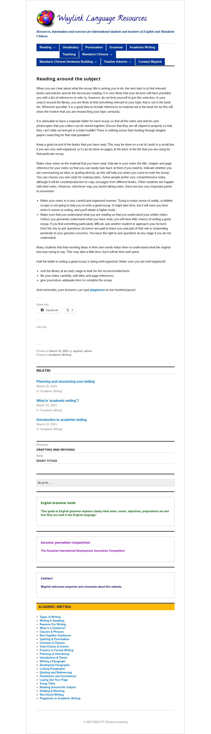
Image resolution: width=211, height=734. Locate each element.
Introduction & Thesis (53, 657)
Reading (46, 47)
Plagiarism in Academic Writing (60, 698)
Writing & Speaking (52, 620)
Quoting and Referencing (56, 672)
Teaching (69, 54)
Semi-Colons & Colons (54, 646)
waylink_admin (82, 351)
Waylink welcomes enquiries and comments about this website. (81, 586)
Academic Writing (142, 47)
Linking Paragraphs (52, 668)
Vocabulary (71, 47)
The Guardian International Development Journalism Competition (83, 550)
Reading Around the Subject (58, 687)
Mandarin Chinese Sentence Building (66, 61)
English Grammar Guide (58, 503)
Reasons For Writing (53, 624)
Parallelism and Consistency (58, 676)
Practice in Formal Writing (56, 650)
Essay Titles (47, 683)
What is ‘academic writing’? (57, 400)
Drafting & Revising (52, 690)
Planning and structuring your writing (65, 381)
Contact (47, 578)
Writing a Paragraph (52, 661)
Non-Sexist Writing (52, 694)
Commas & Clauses (52, 642)
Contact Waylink (150, 61)
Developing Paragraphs (55, 665)
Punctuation (94, 47)
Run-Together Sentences (55, 635)
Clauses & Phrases (52, 631)
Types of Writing (50, 616)
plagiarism (97, 290)
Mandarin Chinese (95, 54)
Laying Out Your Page (54, 679)
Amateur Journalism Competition (65, 542)
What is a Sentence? (53, 628)
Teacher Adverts (115, 61)
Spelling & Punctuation (54, 639)
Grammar (116, 47)
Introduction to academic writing (61, 419)
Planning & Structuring (54, 653)
